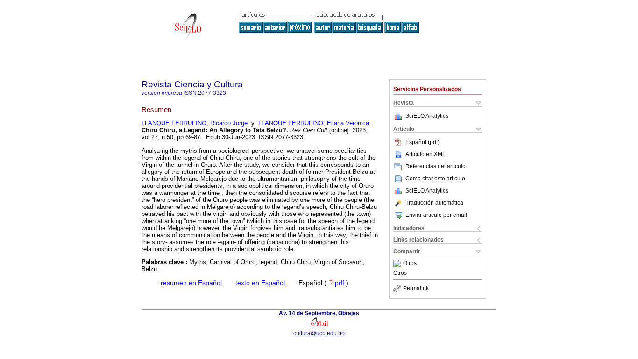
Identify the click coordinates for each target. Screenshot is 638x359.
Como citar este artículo (435, 178)
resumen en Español (191, 283)
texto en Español (260, 283)
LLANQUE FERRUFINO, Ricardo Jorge (195, 123)
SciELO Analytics (426, 116)
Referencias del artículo (435, 166)
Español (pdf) (422, 142)
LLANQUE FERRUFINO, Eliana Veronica (313, 123)
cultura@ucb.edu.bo (319, 333)
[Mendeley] (398, 263)
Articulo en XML (425, 154)
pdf (340, 283)
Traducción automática (434, 203)
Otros (410, 263)
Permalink (416, 288)
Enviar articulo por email (436, 215)
